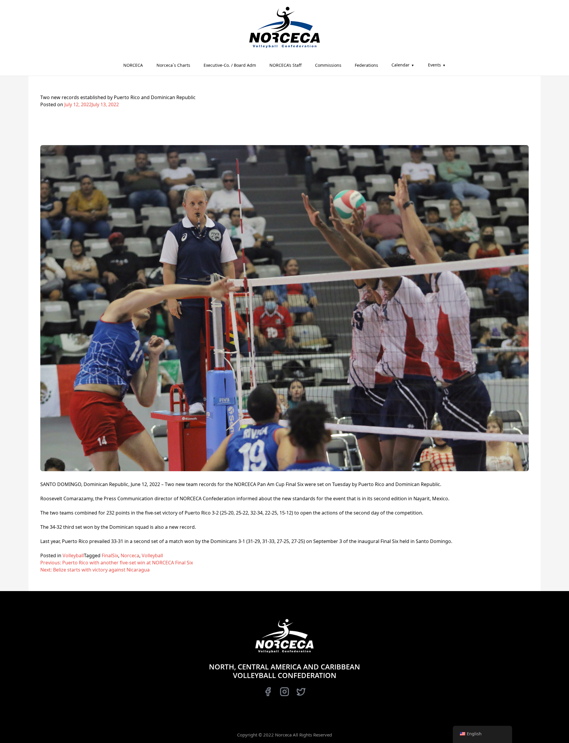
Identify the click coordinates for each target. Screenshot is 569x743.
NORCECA (133, 65)
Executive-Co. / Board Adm (230, 65)
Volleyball (73, 555)
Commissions (328, 65)
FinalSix (110, 555)
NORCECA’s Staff (285, 65)
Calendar (400, 65)
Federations (366, 65)
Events (434, 65)
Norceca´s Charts (173, 65)
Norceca (130, 555)
